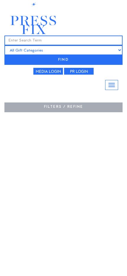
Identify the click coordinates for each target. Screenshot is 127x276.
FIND (63, 60)
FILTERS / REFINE (63, 107)
